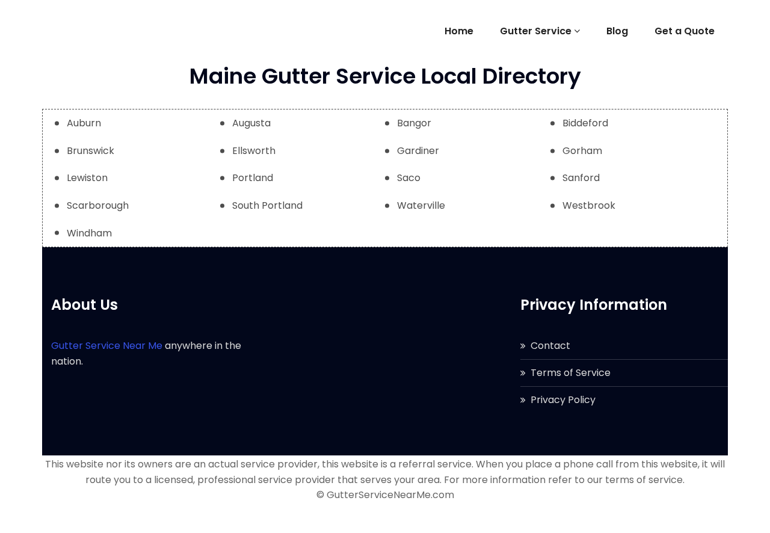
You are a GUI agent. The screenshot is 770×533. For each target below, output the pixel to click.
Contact (550, 346)
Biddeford (585, 123)
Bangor (414, 123)
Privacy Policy (563, 400)
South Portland (267, 205)
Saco (408, 178)
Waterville (421, 205)
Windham (89, 233)
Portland (252, 178)
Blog (617, 31)
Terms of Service (571, 373)
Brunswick (90, 151)
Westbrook (588, 205)
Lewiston (87, 178)
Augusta (251, 123)
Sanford (581, 178)
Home (459, 31)
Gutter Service (535, 31)
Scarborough (98, 205)
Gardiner (418, 151)
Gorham (582, 151)
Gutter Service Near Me (106, 346)
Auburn (84, 123)
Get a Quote (684, 31)
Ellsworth (254, 151)
